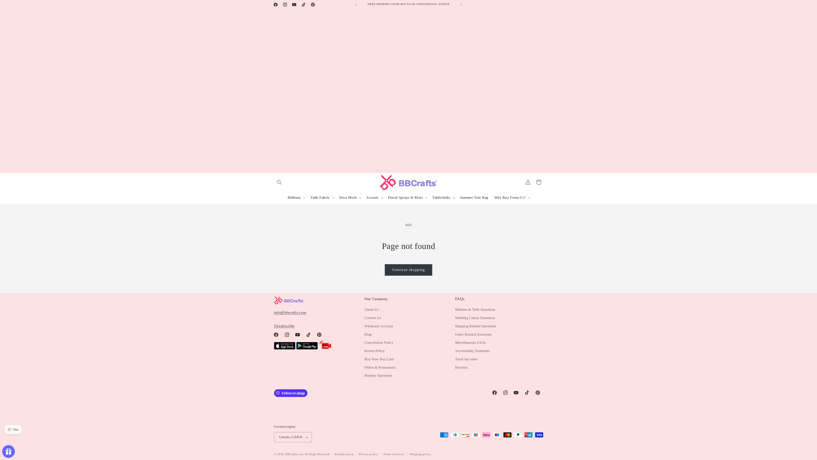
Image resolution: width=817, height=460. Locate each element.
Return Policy (374, 351)
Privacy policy (368, 454)
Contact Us (372, 318)
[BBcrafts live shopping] (325, 348)
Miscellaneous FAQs (470, 342)
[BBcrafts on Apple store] (284, 348)
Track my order (466, 359)
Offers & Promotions (379, 367)
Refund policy (344, 454)
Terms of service (393, 454)
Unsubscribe (284, 326)
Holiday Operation (378, 375)
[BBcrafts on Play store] (307, 348)
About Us (371, 309)
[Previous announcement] (355, 4)
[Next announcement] (461, 4)
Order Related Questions (473, 334)
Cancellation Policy (378, 342)
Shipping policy (420, 454)
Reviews (461, 367)
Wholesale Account (378, 326)
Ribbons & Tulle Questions (475, 309)
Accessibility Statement (472, 351)
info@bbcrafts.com (290, 312)
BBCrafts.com (294, 454)
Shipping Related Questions (475, 326)
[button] (279, 182)
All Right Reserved (317, 454)
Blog (368, 334)
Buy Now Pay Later (379, 359)
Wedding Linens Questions (475, 318)
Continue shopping (408, 270)
